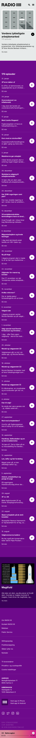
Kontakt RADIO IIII (8, 624)
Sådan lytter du (7, 649)
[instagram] (12, 713)
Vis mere (4, 52)
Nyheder (5, 653)
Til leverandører (8, 662)
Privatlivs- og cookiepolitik (12, 666)
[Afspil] (32, 34)
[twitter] (8, 713)
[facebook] (3, 713)
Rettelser (5, 628)
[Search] (26, 4)
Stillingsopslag (7, 641)
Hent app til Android (18, 703)
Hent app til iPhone (17, 701)
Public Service (7, 632)
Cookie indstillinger (9, 670)
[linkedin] (17, 713)
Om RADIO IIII (7, 620)
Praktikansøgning (8, 645)
